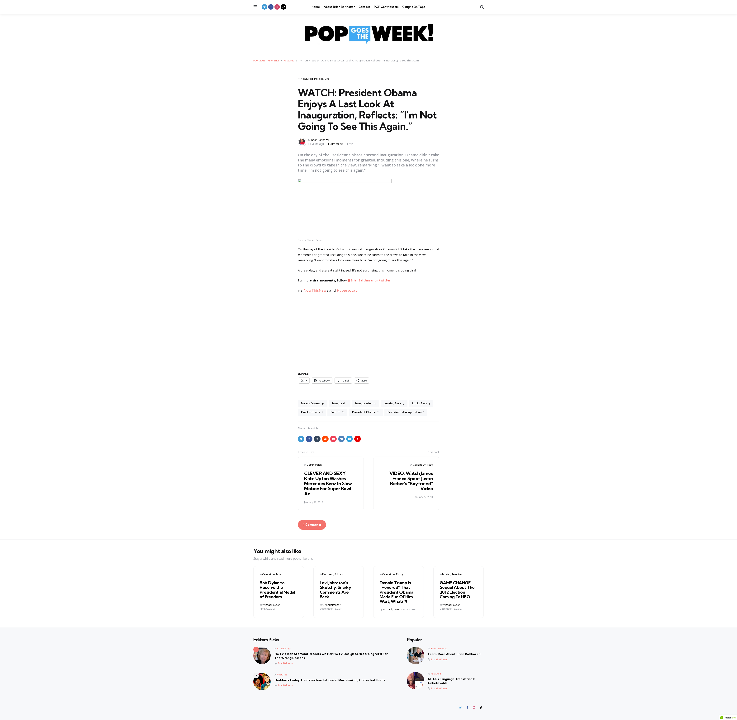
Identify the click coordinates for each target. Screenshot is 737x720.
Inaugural (339, 403)
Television (457, 574)
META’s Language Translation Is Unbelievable (452, 681)
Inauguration (365, 403)
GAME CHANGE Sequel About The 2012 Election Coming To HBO (457, 589)
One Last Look (312, 412)
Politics (318, 78)
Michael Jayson (271, 605)
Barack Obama (312, 403)
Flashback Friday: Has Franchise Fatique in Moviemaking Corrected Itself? (329, 680)
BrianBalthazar (320, 140)
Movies (446, 574)
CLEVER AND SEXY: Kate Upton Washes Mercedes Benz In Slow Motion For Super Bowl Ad (328, 483)
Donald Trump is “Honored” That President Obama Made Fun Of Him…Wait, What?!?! (398, 592)
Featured (307, 78)
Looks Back (421, 403)
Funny (399, 574)
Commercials (314, 464)
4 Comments (335, 144)
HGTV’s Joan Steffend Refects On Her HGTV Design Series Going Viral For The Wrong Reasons (331, 656)
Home (315, 7)
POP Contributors (386, 7)
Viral (327, 78)
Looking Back (394, 403)
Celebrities (268, 574)
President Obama (366, 412)
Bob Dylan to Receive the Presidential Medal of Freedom (277, 589)
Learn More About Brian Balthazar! (454, 654)
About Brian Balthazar (339, 7)
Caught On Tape (414, 7)
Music (279, 574)
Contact (364, 7)
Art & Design (284, 648)
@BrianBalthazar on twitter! (370, 280)
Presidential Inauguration (406, 412)
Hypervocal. (347, 290)
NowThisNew (315, 290)
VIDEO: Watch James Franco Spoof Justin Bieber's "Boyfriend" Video (411, 480)
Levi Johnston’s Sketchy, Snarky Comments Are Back (335, 589)
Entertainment (438, 648)
